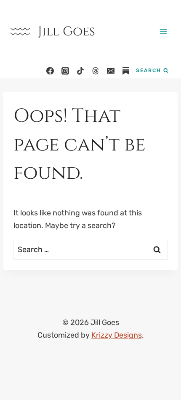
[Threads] (95, 70)
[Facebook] (50, 70)
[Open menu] (163, 31)
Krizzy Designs (116, 335)
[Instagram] (65, 70)
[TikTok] (80, 70)
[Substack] (125, 70)
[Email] (110, 70)
